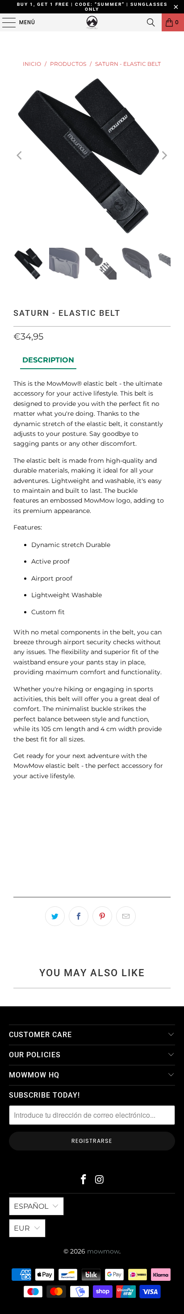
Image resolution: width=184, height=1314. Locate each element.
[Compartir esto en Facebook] (78, 916)
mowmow (103, 1251)
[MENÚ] (4, 22)
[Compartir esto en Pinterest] (102, 916)
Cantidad (27, 797)
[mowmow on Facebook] (83, 1180)
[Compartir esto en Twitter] (55, 916)
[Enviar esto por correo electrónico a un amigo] (126, 916)
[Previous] (20, 156)
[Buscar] (150, 22)
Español (31, 1206)
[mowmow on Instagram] (99, 1180)
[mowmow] (92, 22)
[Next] (164, 156)
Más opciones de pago (92, 887)
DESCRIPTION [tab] (48, 360)
